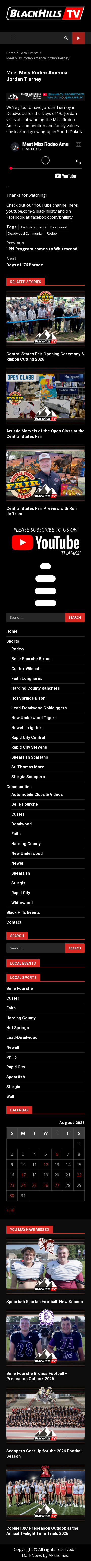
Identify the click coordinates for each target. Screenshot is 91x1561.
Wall (10, 1096)
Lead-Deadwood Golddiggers (39, 708)
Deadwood (58, 227)
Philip (11, 1057)
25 (34, 1185)
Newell (17, 863)
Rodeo (52, 233)
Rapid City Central (28, 737)
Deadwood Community (25, 233)
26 (45, 1185)
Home (12, 631)
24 (23, 1185)
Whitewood (22, 902)
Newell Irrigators (27, 727)
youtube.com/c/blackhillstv (31, 211)
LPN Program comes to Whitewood (41, 246)
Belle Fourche (24, 804)
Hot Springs (17, 1027)
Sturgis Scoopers (28, 776)
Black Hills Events (33, 227)
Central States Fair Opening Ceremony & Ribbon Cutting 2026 (45, 319)
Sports (12, 641)
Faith (16, 833)
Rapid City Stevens (29, 747)
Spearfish (20, 873)
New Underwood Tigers (34, 717)
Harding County (26, 843)
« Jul (10, 1210)
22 (79, 1175)
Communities (19, 786)
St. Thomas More (27, 767)
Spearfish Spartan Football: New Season (45, 1266)
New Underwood (27, 853)
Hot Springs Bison (28, 698)
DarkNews (32, 1555)
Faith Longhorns (26, 678)
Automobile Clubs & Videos (37, 794)
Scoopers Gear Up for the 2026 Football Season (45, 1416)
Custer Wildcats (26, 668)
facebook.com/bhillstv (52, 217)
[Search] (66, 38)
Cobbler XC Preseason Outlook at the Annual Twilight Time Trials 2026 (45, 1493)
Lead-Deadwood (21, 1037)
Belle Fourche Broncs (32, 658)
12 (45, 1164)
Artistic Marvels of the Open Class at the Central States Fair (45, 396)
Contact (13, 922)
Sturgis (18, 883)
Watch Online (78, 38)
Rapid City (20, 892)
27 (57, 1185)
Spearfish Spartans (29, 757)
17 (23, 1175)
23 (12, 1185)
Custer (18, 814)
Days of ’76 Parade (24, 262)
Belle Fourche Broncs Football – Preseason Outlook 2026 (45, 1338)
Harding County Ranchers (35, 688)
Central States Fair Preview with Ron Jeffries (45, 473)
